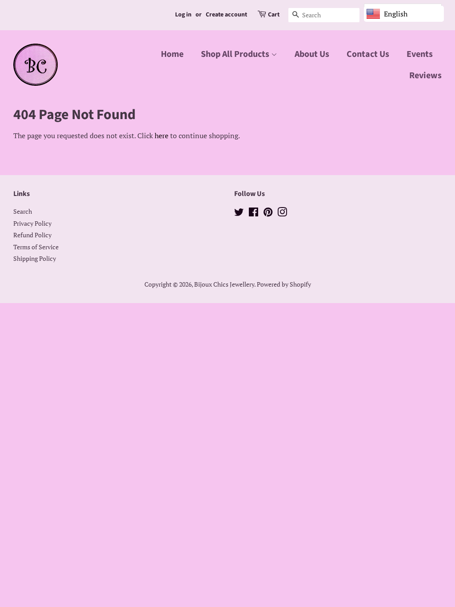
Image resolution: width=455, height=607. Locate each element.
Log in (183, 14)
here (161, 135)
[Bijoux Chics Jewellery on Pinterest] (268, 214)
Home (172, 54)
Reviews (425, 75)
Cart (273, 14)
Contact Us (368, 54)
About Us (312, 54)
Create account (226, 14)
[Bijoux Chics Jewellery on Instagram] (282, 214)
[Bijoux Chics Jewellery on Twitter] (239, 214)
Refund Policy (32, 235)
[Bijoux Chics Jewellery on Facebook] (253, 214)
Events (420, 54)
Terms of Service (36, 247)
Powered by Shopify (284, 284)
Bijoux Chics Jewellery (224, 284)
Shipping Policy (34, 259)
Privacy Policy (32, 224)
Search (22, 212)
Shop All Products (236, 54)
